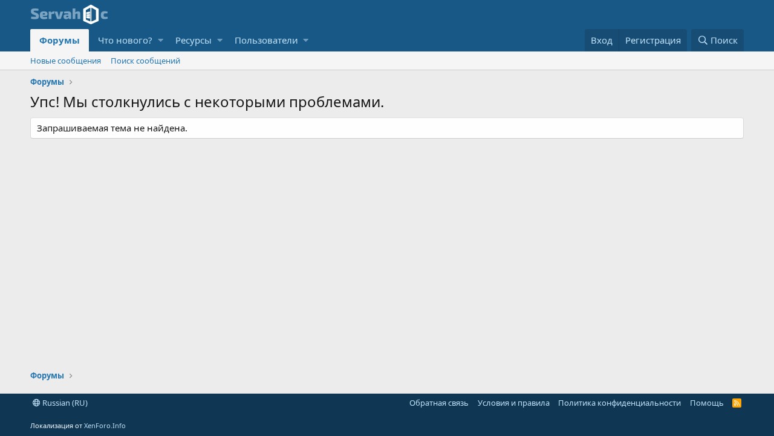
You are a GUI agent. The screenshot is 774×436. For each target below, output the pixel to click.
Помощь (707, 402)
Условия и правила (514, 402)
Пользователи (266, 40)
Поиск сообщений (145, 60)
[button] (160, 40)
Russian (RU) (64, 402)
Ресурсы (193, 40)
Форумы (59, 40)
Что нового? (125, 40)
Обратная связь (439, 402)
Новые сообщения (65, 60)
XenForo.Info (105, 425)
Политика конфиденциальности (619, 402)
